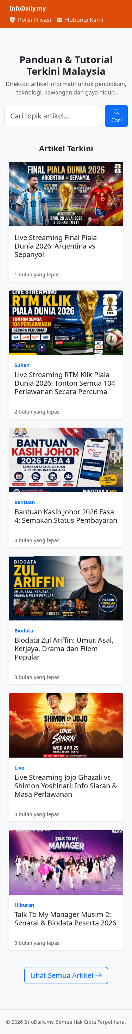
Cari (116, 120)
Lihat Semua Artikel (62, 975)
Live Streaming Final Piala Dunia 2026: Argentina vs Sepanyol (55, 246)
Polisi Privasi (34, 20)
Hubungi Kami (83, 20)
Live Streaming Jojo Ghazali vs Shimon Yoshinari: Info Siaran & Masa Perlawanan (65, 785)
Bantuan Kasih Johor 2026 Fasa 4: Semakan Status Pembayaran (65, 516)
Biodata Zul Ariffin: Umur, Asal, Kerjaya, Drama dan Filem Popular (63, 648)
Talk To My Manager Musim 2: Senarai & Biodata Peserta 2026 (65, 919)
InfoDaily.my (28, 8)
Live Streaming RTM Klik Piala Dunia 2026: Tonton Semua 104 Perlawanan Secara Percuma (64, 383)
